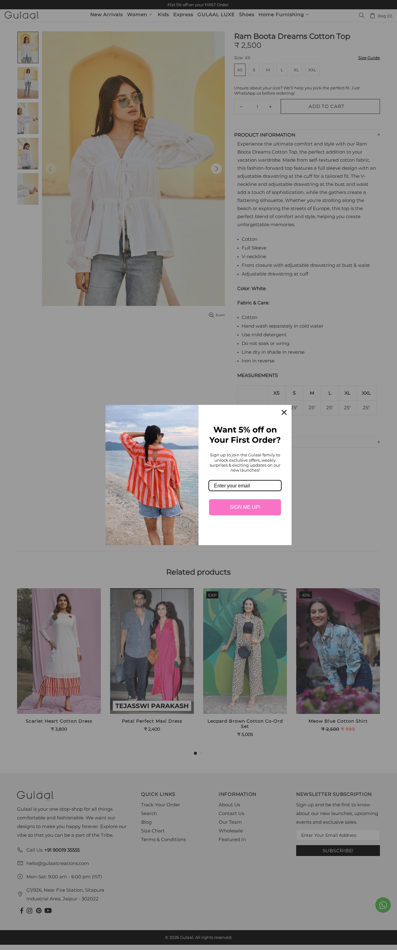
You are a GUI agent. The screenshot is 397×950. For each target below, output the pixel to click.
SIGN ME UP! (245, 507)
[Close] (284, 412)
